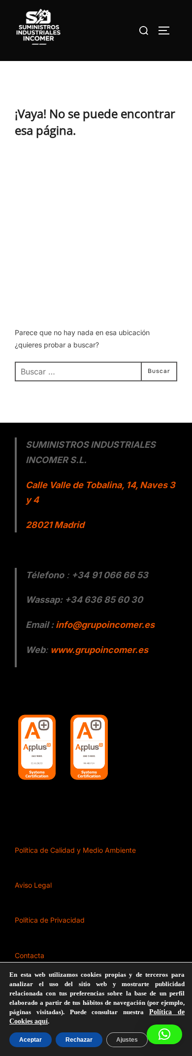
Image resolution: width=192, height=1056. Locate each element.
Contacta (29, 955)
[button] (164, 1034)
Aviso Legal (33, 885)
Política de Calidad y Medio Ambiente (75, 850)
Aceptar (29, 1040)
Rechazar (76, 1040)
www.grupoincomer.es (99, 650)
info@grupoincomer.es (105, 625)
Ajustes (122, 1040)
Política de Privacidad (50, 920)
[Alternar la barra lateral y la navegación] (167, 30)
